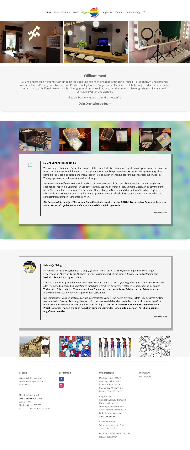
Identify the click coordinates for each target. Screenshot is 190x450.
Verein (118, 12)
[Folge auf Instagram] (61, 385)
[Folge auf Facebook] (61, 379)
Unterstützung (132, 12)
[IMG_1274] (35, 150)
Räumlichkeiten (62, 12)
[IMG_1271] (75, 150)
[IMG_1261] (155, 150)
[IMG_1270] (115, 150)
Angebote (107, 12)
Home (48, 12)
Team (75, 12)
